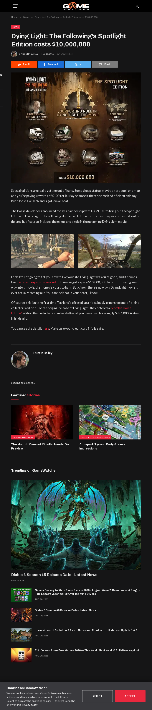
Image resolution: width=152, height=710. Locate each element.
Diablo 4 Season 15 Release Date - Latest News (54, 575)
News (16, 27)
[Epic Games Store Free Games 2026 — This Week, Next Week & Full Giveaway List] (21, 655)
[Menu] (15, 6)
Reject (97, 696)
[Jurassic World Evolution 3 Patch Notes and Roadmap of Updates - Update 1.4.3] (21, 635)
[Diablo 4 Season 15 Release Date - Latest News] (76, 525)
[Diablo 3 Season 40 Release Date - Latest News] (21, 615)
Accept (130, 696)
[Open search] (137, 6)
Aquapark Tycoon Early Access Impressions (102, 446)
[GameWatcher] (76, 6)
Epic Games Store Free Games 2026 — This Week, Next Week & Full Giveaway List (87, 650)
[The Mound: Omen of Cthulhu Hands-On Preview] (42, 422)
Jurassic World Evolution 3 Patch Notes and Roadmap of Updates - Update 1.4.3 (86, 630)
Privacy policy (29, 704)
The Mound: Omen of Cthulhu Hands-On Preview (40, 446)
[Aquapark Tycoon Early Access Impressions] (110, 422)
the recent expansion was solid (37, 282)
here (46, 328)
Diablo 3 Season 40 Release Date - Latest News (65, 610)
